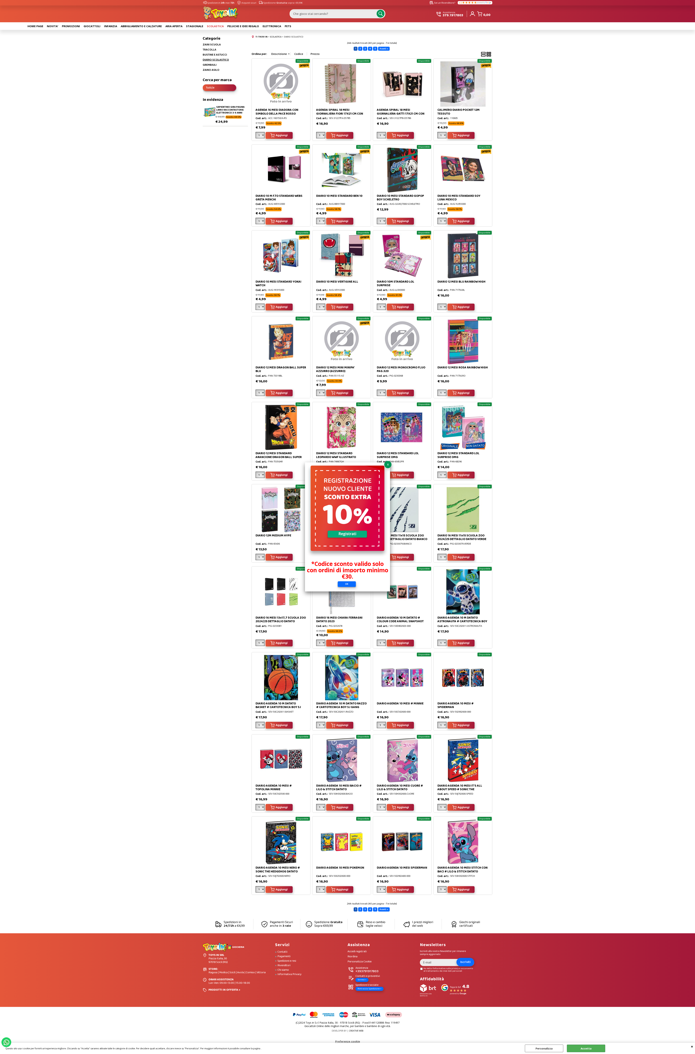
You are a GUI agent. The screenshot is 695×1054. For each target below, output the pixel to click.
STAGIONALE (194, 26)
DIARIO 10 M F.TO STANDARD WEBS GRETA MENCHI (279, 198)
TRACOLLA (209, 50)
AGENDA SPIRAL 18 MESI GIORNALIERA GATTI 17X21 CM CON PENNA (400, 114)
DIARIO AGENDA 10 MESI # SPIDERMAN (455, 705)
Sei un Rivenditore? (442, 3)
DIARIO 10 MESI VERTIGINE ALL (337, 281)
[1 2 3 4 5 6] (321, 307)
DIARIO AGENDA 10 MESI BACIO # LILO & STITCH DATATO (339, 787)
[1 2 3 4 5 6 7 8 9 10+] (321, 136)
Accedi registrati (357, 952)
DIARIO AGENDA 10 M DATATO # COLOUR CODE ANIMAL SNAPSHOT (400, 619)
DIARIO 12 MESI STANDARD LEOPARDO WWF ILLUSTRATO (336, 455)
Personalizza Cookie (360, 962)
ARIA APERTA (173, 26)
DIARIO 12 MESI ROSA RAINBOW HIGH (462, 367)
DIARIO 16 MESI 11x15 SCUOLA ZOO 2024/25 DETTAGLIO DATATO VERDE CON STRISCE (461, 539)
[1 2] (382, 222)
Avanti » (384, 49)
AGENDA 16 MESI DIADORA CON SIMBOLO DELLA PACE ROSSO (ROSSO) (277, 114)
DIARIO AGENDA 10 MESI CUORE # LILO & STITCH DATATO (400, 787)
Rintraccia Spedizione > (369, 989)
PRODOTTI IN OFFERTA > (224, 990)
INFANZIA (110, 26)
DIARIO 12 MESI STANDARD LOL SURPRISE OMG (398, 455)
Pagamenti (283, 956)
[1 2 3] (442, 307)
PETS (288, 26)
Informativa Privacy (289, 974)
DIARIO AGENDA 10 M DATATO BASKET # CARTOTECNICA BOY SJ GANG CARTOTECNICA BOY (278, 707)
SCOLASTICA (215, 26)
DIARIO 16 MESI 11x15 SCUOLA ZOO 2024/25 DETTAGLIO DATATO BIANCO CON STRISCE (402, 539)
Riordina (352, 957)
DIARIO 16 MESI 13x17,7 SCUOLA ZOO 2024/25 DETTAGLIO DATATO (281, 619)
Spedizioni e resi (286, 961)
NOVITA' (52, 26)
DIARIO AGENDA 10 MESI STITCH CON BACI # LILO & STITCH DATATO (462, 869)
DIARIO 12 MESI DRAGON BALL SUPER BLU (281, 369)
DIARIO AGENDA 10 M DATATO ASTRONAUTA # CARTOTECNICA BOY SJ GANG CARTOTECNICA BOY (462, 621)
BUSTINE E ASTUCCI (215, 55)
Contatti (282, 952)
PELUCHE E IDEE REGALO (243, 26)
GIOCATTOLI (92, 26)
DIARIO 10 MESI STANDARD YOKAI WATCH (278, 283)
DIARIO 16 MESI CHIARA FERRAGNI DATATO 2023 (339, 619)
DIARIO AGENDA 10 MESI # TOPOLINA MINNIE (274, 787)
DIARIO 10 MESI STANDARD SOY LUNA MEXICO (458, 198)
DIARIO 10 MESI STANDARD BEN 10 (339, 196)
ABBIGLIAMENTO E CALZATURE (141, 26)
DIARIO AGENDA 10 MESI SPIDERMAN (402, 867)
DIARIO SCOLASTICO (216, 60)
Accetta (586, 1048)
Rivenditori (283, 965)
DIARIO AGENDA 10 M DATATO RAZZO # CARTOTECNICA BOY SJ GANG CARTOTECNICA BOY (341, 707)
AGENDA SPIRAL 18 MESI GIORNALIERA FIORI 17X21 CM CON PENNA (339, 114)
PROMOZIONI (71, 26)
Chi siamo (283, 970)
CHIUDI (692, 1046)
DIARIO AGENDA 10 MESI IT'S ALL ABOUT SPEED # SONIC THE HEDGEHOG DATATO (459, 789)
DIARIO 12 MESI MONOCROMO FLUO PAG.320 (401, 369)
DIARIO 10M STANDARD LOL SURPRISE (395, 283)
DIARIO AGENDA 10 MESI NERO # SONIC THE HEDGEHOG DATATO (278, 869)
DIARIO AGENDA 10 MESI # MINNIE (400, 703)
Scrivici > (362, 980)
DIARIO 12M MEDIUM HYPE (273, 535)
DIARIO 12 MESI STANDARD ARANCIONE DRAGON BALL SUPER (279, 455)
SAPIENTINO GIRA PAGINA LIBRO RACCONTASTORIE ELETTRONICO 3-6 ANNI (230, 110)
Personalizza (544, 1048)
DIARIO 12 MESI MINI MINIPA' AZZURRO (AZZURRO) (335, 369)
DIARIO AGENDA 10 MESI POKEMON (340, 867)
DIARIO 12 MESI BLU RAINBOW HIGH (461, 281)
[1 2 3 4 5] (321, 890)
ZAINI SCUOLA (212, 45)
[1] (261, 136)
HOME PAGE (35, 26)
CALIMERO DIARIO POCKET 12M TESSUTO (458, 112)
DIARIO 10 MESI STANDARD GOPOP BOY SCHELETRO (400, 198)
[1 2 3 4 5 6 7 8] (261, 643)
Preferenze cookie (347, 1041)
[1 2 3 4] (442, 393)
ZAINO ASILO (211, 70)
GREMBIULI (209, 65)
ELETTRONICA (272, 26)
